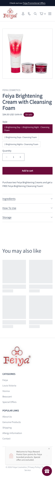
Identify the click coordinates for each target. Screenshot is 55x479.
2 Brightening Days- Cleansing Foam (20, 137)
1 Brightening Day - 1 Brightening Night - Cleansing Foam (26, 129)
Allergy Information (12, 433)
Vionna (6, 391)
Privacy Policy (34, 467)
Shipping (7, 427)
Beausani (7, 396)
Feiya (5, 380)
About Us (7, 416)
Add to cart (27, 170)
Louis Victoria (9, 385)
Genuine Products (11, 422)
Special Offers (9, 402)
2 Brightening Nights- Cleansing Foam (21, 144)
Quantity (6, 150)
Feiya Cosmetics (19, 467)
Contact (6, 438)
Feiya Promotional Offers (34, 3)
